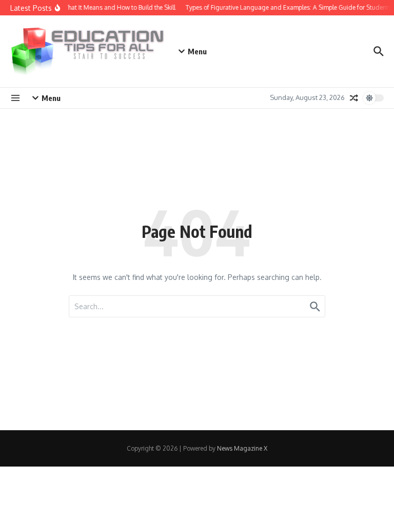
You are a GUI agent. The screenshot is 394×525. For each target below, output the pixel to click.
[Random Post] (354, 98)
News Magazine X (242, 448)
